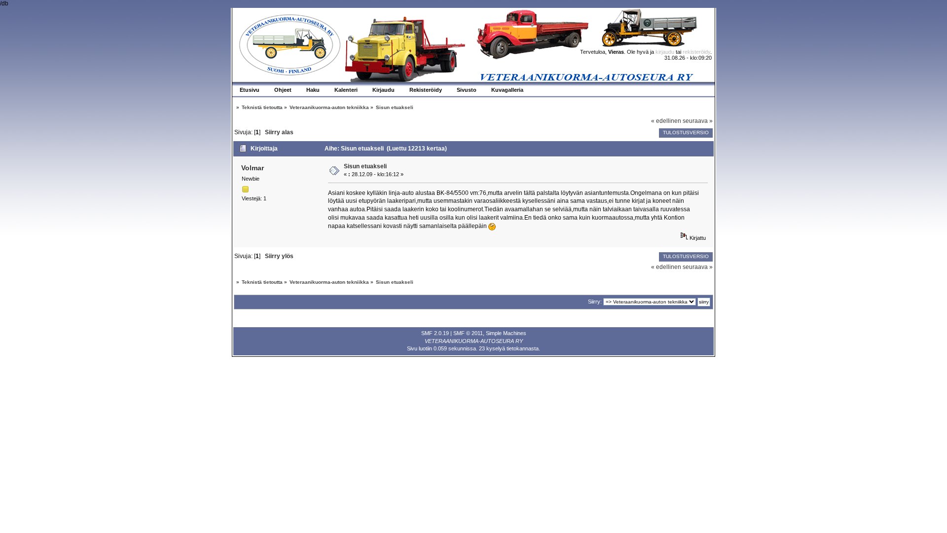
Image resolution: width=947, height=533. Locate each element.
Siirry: (595, 302)
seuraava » (698, 120)
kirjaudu (665, 52)
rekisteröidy (696, 52)
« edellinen (666, 120)
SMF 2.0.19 (435, 333)
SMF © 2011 (468, 333)
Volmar (252, 168)
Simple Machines (506, 333)
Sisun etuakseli (365, 166)
